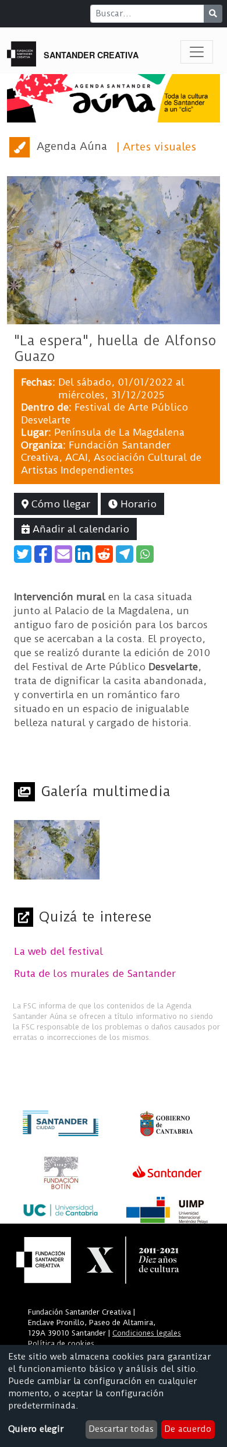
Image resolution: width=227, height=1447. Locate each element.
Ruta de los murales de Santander (95, 973)
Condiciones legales (146, 1333)
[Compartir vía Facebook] (43, 554)
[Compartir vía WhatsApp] (145, 554)
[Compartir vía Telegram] (124, 554)
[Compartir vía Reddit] (104, 554)
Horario (137, 504)
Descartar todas (121, 1429)
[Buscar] (213, 14)
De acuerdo (187, 1429)
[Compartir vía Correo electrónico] (63, 554)
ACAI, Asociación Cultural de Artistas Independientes (111, 463)
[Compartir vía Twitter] (22, 554)
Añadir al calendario (79, 529)
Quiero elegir (35, 1429)
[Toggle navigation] (196, 52)
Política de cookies (61, 1343)
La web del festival (58, 951)
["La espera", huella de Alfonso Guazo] (113, 249)
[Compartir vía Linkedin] (84, 554)
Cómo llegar (59, 504)
